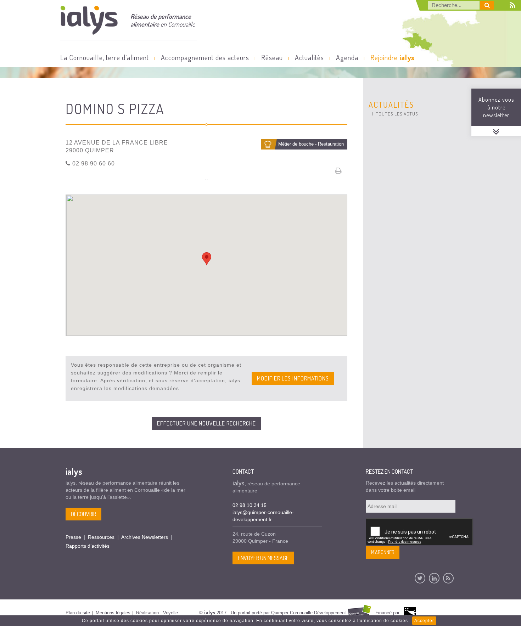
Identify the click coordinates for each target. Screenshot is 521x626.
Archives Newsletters (144, 537)
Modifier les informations (293, 378)
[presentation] (420, 532)
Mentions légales (113, 612)
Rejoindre (392, 57)
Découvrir (83, 514)
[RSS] (448, 578)
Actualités (309, 57)
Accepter (424, 620)
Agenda (347, 57)
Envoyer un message (263, 558)
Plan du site (78, 612)
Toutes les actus (397, 114)
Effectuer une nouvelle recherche (206, 423)
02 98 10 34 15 (250, 505)
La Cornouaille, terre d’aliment (104, 57)
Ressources (101, 537)
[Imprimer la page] (338, 171)
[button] (206, 258)
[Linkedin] (434, 578)
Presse (73, 537)
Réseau (272, 57)
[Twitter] (420, 578)
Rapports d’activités (88, 546)
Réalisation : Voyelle (157, 612)
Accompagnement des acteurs (205, 57)
